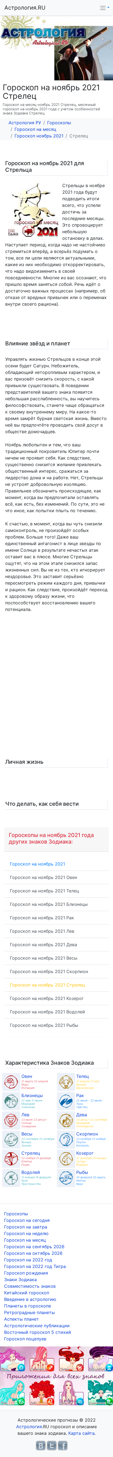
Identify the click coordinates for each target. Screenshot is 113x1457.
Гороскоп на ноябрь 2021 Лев (42, 931)
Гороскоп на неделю (26, 1233)
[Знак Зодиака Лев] (11, 1120)
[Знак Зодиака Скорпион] (66, 1140)
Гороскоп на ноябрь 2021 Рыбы (44, 1025)
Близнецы (32, 1095)
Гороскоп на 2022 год (28, 1259)
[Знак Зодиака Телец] (66, 1082)
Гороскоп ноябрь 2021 (39, 136)
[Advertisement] (56, 691)
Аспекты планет (21, 1319)
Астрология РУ (25, 122)
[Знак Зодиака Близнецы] (11, 1101)
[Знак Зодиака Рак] (66, 1101)
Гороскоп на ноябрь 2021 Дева (43, 944)
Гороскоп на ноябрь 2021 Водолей (47, 1011)
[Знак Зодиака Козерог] (66, 1159)
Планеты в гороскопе (27, 1306)
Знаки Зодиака (20, 1279)
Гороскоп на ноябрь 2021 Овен (43, 877)
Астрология (29, 1426)
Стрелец (30, 1153)
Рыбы (82, 1172)
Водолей (30, 1172)
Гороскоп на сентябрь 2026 (34, 1246)
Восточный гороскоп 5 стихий (37, 1332)
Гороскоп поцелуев (25, 1339)
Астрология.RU (25, 7)
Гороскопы (59, 122)
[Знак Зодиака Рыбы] (66, 1178)
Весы (26, 1134)
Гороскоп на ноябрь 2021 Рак (42, 917)
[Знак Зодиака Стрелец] (11, 1159)
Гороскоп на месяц (35, 129)
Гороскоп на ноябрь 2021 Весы (43, 958)
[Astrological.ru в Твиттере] (51, 1445)
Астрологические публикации (37, 1325)
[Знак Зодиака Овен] (11, 1082)
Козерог (85, 1153)
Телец (82, 1076)
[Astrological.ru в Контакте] (41, 1445)
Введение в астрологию (30, 1299)
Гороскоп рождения (26, 1273)
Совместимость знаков (30, 1286)
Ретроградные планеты (29, 1312)
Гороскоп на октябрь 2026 (33, 1253)
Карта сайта (81, 1433)
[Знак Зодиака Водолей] (11, 1178)
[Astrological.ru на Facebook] (62, 1445)
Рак (80, 1095)
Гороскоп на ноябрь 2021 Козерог (47, 998)
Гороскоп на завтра (25, 1227)
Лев (25, 1114)
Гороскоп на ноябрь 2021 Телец (44, 891)
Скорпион (87, 1134)
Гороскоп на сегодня (27, 1220)
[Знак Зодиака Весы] (11, 1140)
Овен (26, 1076)
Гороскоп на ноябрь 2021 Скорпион (49, 971)
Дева (81, 1114)
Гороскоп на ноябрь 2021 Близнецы (49, 904)
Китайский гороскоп (26, 1292)
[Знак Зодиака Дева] (66, 1120)
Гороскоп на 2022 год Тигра (35, 1266)
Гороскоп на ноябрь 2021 (37, 864)
